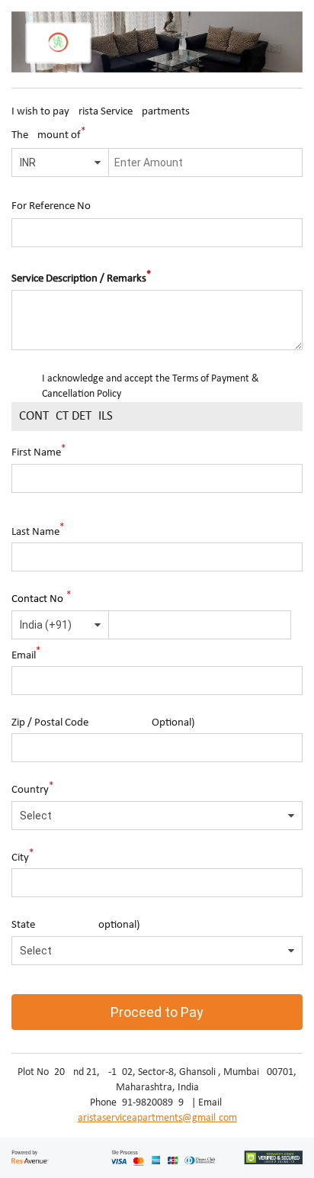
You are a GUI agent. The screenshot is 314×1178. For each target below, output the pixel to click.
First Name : (41, 451)
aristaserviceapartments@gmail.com (157, 1118)
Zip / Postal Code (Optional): (104, 723)
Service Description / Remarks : (83, 277)
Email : (28, 653)
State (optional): (77, 925)
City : (25, 856)
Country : (35, 789)
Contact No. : (43, 598)
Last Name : (40, 530)
